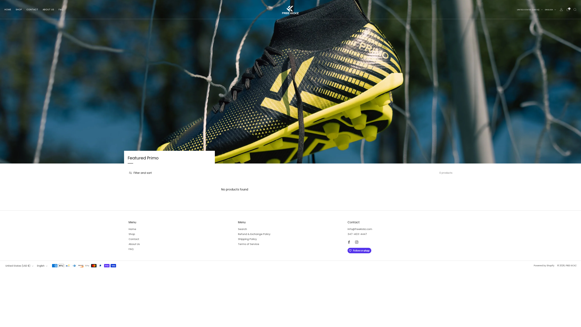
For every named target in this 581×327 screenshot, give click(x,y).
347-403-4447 (357, 234)
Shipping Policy (247, 239)
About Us (48, 9)
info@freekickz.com (360, 229)
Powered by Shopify (544, 265)
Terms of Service (248, 244)
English (549, 9)
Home (8, 9)
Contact (32, 9)
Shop (19, 9)
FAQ (61, 9)
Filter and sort (143, 173)
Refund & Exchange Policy (254, 234)
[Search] (574, 9)
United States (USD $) (528, 9)
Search (242, 229)
